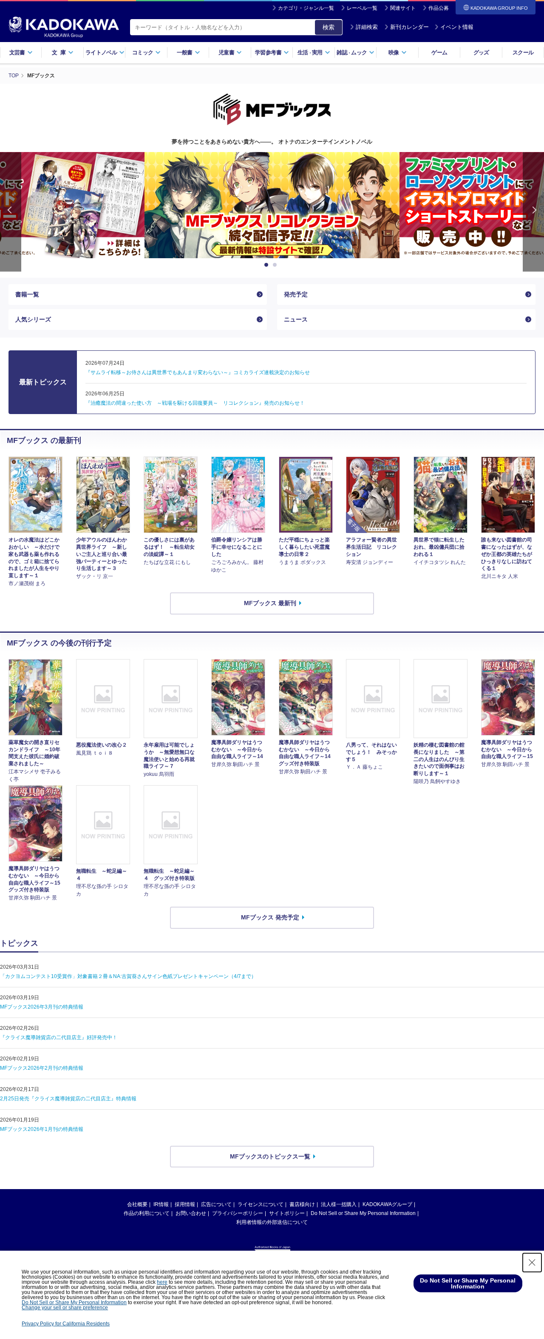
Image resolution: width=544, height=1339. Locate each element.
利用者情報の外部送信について (272, 1222)
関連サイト (403, 8)
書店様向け (302, 1204)
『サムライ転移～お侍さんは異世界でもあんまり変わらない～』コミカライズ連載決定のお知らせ (197, 372)
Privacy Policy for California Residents (66, 1324)
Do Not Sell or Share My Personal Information (363, 1213)
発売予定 (296, 294)
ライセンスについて (260, 1204)
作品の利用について (147, 1213)
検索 (328, 27)
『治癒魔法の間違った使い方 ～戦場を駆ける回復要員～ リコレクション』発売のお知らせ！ (195, 403)
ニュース (296, 319)
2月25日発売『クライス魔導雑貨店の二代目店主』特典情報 (68, 1099)
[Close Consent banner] (532, 1262)
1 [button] (267, 265)
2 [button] (276, 265)
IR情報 (161, 1204)
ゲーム (439, 52)
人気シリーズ (33, 319)
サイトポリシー (287, 1213)
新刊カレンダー (409, 27)
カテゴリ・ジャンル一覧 (306, 8)
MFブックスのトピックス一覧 (270, 1156)
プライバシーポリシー (237, 1213)
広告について (216, 1204)
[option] (272, 205)
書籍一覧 (27, 294)
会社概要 (137, 1204)
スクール (523, 52)
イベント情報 (456, 27)
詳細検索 (367, 27)
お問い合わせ (191, 1213)
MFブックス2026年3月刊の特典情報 (41, 1007)
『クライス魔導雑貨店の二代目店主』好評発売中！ (58, 1037)
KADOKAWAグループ (387, 1204)
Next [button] (533, 211)
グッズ (481, 52)
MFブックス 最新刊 (270, 603)
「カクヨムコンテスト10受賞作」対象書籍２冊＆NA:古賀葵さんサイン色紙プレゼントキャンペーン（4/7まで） (128, 976)
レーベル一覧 (362, 8)
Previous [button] (10, 211)
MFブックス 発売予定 (270, 917)
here (162, 1282)
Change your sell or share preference (65, 1307)
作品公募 (438, 8)
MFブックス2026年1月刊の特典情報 (41, 1129)
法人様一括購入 (339, 1204)
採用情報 (185, 1204)
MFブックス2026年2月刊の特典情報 (41, 1068)
